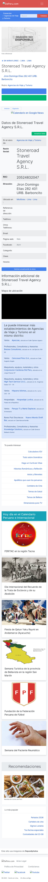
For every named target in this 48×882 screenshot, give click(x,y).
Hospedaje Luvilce (25, 399)
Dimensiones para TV (33, 503)
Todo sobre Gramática (33, 457)
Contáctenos (33, 866)
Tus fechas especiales (33, 830)
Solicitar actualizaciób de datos (25, 269)
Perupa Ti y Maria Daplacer (23, 408)
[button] (24, 91)
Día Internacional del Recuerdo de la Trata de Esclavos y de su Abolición (23, 590)
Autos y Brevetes (35, 474)
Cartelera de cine (36, 822)
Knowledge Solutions (13, 429)
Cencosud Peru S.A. (20, 358)
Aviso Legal (21, 861)
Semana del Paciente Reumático (22, 750)
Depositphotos (31, 851)
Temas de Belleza (35, 497)
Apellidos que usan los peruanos (28, 480)
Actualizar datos (39, 134)
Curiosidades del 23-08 (33, 834)
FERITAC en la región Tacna (20, 551)
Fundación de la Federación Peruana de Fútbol (20, 713)
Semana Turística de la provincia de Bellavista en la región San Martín (22, 672)
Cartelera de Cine (35, 486)
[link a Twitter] (6, 872)
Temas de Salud (35, 491)
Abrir (19, 245)
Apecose (15, 340)
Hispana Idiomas (19, 391)
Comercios (7, 13)
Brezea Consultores (12, 349)
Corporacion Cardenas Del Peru (18, 370)
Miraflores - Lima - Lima (27, 199)
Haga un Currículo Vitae (32, 463)
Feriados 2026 (37, 817)
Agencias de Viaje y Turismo (20, 85)
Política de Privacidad (13, 866)
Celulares (43, 16)
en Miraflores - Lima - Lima (18, 61)
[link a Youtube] (34, 872)
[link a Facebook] (20, 872)
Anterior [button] (7, 108)
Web (19, 239)
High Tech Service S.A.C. (15, 382)
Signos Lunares (36, 826)
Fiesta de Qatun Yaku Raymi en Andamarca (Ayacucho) (22, 631)
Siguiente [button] (15, 108)
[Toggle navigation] (42, 3)
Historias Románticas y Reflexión (28, 469)
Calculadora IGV (35, 451)
